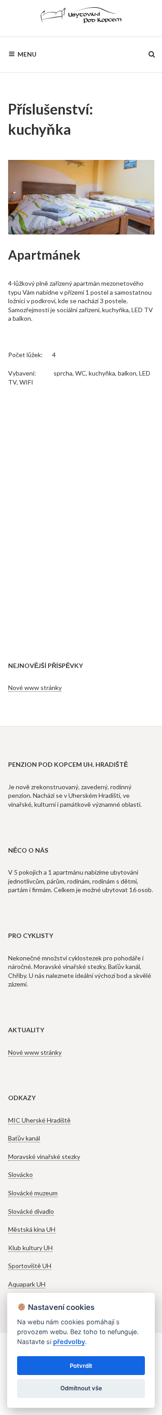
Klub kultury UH (30, 1247)
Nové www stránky (35, 687)
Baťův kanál (24, 1138)
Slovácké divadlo (31, 1211)
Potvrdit (81, 1365)
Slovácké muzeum (33, 1193)
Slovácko (20, 1174)
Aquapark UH (26, 1284)
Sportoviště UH (29, 1265)
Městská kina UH (31, 1229)
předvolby (69, 1341)
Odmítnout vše (81, 1388)
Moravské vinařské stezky (44, 1156)
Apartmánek (44, 254)
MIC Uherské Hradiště (39, 1120)
